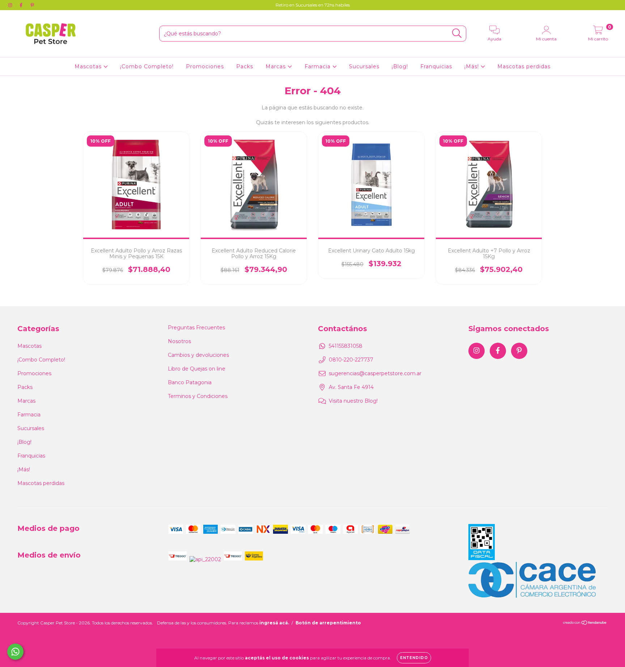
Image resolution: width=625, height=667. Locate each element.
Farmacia (318, 66)
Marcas (276, 66)
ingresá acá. (274, 622)
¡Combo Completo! (147, 66)
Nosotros (179, 341)
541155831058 (345, 346)
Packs (244, 66)
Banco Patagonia (190, 382)
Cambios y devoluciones (198, 355)
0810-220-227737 (351, 359)
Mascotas (89, 66)
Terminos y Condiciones (198, 396)
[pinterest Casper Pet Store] (32, 5)
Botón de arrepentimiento (328, 622)
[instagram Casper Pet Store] (10, 5)
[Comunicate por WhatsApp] (15, 652)
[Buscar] (456, 33)
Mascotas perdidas (523, 66)
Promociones (205, 66)
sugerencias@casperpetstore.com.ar (375, 373)
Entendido (414, 657)
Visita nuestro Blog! (353, 401)
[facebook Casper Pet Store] (21, 5)
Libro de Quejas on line (196, 368)
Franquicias (436, 66)
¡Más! (472, 66)
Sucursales (364, 66)
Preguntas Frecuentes (196, 327)
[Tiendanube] (585, 623)
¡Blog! (400, 66)
